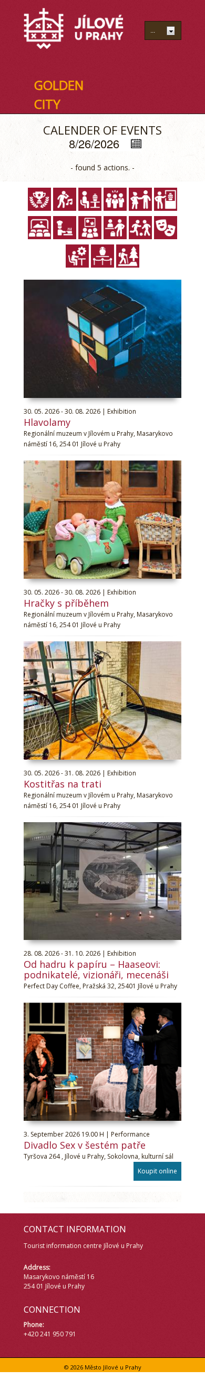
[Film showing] (39, 227)
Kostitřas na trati (62, 784)
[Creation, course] (89, 199)
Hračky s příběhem (66, 603)
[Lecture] (89, 227)
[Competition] (39, 199)
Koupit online (157, 1171)
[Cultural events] (115, 199)
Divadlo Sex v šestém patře (85, 1145)
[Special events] (77, 256)
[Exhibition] (165, 199)
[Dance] (140, 199)
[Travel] (127, 256)
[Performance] (165, 227)
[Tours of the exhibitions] (102, 256)
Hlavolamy (47, 422)
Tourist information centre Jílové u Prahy (83, 1245)
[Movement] (140, 227)
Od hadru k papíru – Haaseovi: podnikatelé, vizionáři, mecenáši (96, 969)
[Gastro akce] (64, 227)
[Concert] (64, 199)
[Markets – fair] (115, 227)
